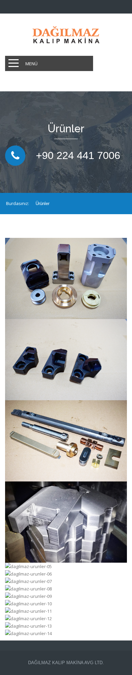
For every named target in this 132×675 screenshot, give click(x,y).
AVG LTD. (93, 662)
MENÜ (31, 64)
